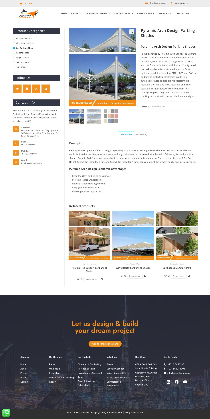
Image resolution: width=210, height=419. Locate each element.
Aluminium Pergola (25, 43)
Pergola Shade (145, 13)
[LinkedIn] (45, 88)
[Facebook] (27, 88)
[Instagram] (36, 88)
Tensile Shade (122, 13)
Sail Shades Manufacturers (177, 267)
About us (76, 13)
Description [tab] (126, 134)
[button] (98, 13)
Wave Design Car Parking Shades (133, 267)
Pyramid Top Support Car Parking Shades (89, 269)
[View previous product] (190, 30)
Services (164, 13)
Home (64, 13)
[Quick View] (81, 279)
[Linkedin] (168, 382)
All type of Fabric (24, 38)
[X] (17, 88)
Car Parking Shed (158, 106)
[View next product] (195, 30)
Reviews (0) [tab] (141, 134)
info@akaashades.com (31, 163)
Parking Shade (22, 52)
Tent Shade (21, 66)
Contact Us (182, 13)
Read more (91, 279)
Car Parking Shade (96, 13)
